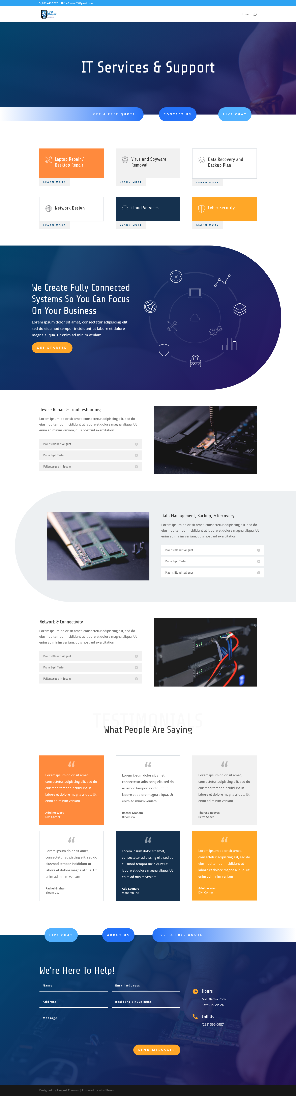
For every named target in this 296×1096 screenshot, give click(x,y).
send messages (156, 1050)
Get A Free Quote (114, 114)
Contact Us (178, 114)
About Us (118, 935)
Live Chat (235, 114)
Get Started (52, 348)
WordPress (106, 1090)
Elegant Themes (68, 1090)
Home (244, 14)
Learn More (54, 181)
